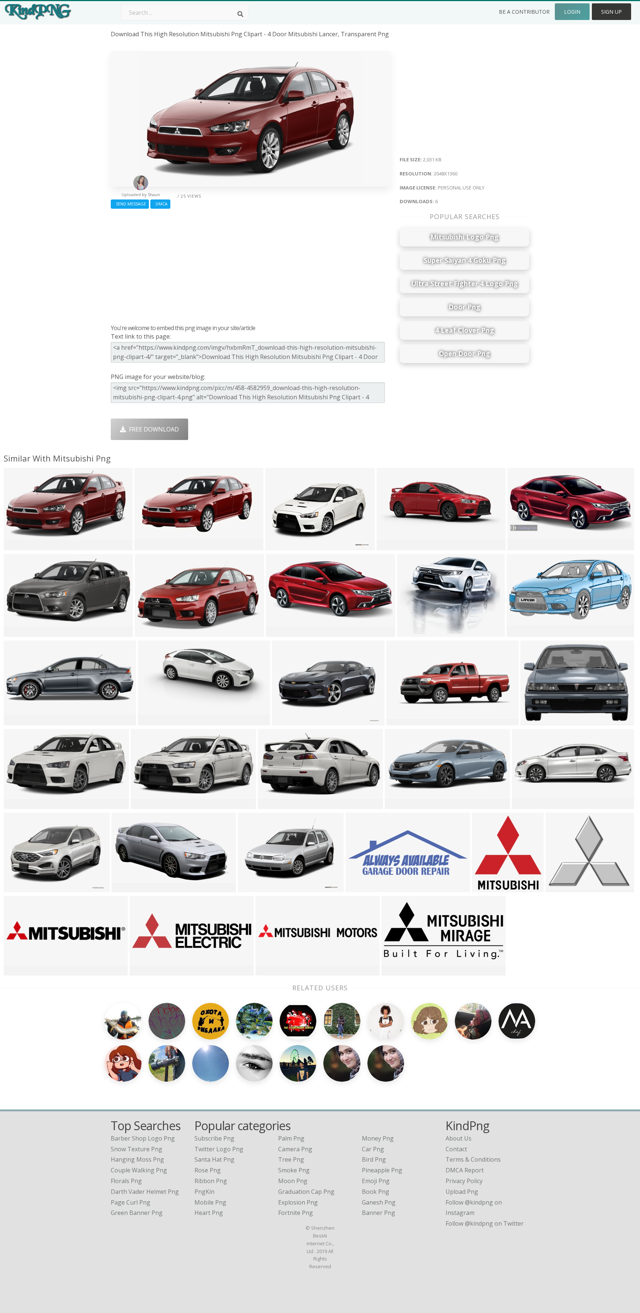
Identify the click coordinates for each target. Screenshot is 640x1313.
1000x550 (401, 720)
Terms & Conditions (473, 1159)
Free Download (152, 429)
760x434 (269, 970)
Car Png (373, 1149)
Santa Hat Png (214, 1159)
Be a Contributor (524, 11)
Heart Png (208, 1213)
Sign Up (611, 11)
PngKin (204, 1192)
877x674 (411, 632)
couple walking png (139, 1170)
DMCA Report (465, 1170)
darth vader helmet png (145, 1192)
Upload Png (462, 1192)
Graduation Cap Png (306, 1192)
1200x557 (522, 545)
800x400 (399, 804)
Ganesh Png (379, 1202)
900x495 (148, 545)
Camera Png (295, 1149)
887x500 (151, 720)
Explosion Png (298, 1202)
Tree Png (291, 1159)
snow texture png (136, 1149)
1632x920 (392, 545)
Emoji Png (376, 1181)
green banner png (137, 1213)
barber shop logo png (143, 1138)
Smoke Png (294, 1170)
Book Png (375, 1192)
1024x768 (561, 887)
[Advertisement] (250, 264)
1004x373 (535, 720)
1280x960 (150, 632)
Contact (456, 1149)
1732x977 (127, 887)
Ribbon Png (210, 1181)
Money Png (378, 1138)
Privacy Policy (464, 1181)
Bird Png (374, 1159)
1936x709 (19, 720)
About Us (458, 1138)
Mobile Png (210, 1202)
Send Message (130, 203)
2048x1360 (20, 545)
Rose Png (207, 1170)
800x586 (17, 970)
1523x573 (361, 887)
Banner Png (378, 1213)
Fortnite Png (295, 1213)
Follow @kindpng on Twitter (485, 1223)
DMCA (160, 203)
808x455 (17, 804)
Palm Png (291, 1138)
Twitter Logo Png (218, 1149)
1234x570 (522, 632)
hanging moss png (137, 1159)
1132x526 (281, 632)
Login (572, 11)
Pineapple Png (382, 1170)
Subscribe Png (214, 1138)
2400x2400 (489, 887)
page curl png (130, 1202)
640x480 (279, 545)
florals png (126, 1181)
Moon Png (292, 1181)
